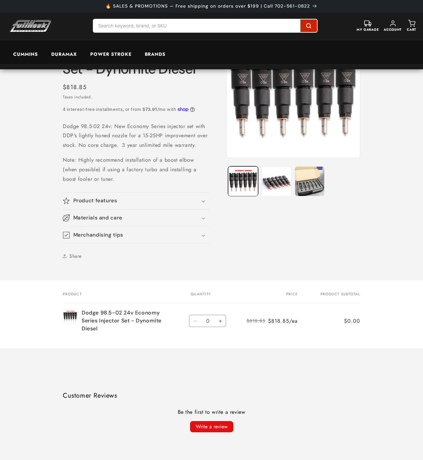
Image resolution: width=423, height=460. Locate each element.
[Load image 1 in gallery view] (243, 181)
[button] (136, 200)
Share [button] (75, 256)
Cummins (25, 54)
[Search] (308, 25)
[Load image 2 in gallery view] (276, 181)
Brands (155, 54)
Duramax (64, 54)
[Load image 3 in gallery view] (310, 181)
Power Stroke (111, 54)
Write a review (212, 426)
